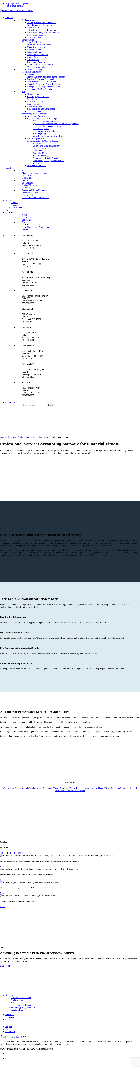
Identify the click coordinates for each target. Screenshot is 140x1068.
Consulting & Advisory (32, 42)
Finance (30, 74)
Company (9, 212)
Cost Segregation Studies (38, 96)
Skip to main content (14, 6)
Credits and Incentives (36, 99)
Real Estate (27, 178)
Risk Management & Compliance (41, 82)
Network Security (40, 155)
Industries (9, 168)
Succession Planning (36, 62)
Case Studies (16, 207)
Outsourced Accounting (32, 69)
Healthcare (26, 170)
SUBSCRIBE (6, 853)
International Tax (34, 106)
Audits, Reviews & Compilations (41, 22)
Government (27, 195)
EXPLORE (18, 853)
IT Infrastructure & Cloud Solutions (42, 141)
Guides (14, 205)
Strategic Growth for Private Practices (43, 84)
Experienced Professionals (38, 227)
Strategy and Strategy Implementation (43, 86)
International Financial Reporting (41, 30)
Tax (23, 91)
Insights (8, 200)
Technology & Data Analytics (40, 89)
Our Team (26, 217)
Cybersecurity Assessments (44, 121)
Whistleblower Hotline (37, 67)
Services (9, 17)
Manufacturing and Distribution (35, 173)
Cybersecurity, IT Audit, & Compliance (44, 119)
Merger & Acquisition (36, 57)
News (24, 215)
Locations (26, 229)
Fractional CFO (34, 49)
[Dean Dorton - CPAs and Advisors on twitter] (11, 1037)
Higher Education (29, 185)
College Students (34, 225)
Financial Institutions (31, 192)
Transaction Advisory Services (40, 64)
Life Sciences (27, 183)
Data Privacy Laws (41, 128)
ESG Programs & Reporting (39, 25)
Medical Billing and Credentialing (42, 79)
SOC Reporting (34, 37)
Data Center (38, 151)
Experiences (27, 220)
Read (2, 866)
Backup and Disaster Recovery (46, 146)
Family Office (28, 40)
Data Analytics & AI (36, 138)
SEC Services (33, 59)
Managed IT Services (36, 165)
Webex (36, 163)
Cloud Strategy (39, 148)
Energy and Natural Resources (35, 190)
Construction (27, 175)
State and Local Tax (36, 111)
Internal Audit (33, 27)
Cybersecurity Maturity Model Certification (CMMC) (56, 123)
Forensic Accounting (36, 47)
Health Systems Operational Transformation (46, 77)
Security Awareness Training (45, 131)
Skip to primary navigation (16, 3)
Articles (14, 202)
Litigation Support (35, 52)
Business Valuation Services (39, 45)
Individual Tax (33, 104)
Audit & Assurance (30, 20)
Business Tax (33, 94)
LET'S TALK (6, 966)
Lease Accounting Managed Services (43, 32)
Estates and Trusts (35, 101)
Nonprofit (26, 188)
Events (8, 210)
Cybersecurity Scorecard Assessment (49, 126)
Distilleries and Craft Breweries (35, 197)
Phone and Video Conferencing (46, 158)
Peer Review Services (36, 35)
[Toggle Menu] (1, 13)
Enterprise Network (41, 153)
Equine (25, 180)
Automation (38, 143)
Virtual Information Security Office (48, 136)
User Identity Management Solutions (48, 160)
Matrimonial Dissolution (37, 54)
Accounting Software (36, 116)
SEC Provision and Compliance (41, 109)
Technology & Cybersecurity (34, 114)
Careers (25, 222)
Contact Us (10, 402)
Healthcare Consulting (31, 72)
